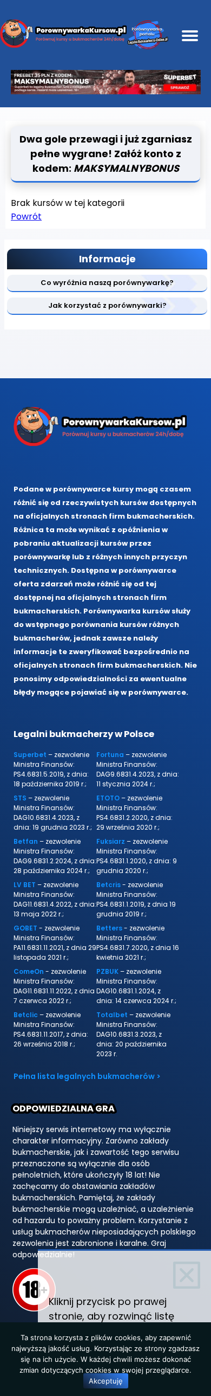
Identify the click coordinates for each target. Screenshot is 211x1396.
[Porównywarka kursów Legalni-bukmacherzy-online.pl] (63, 35)
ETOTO (108, 798)
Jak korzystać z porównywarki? (107, 305)
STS (20, 798)
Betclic (26, 1014)
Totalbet (112, 1014)
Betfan (26, 841)
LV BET (25, 884)
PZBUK (107, 971)
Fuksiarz (110, 841)
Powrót (26, 216)
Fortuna (110, 754)
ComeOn (29, 971)
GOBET (25, 928)
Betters (109, 928)
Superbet (30, 754)
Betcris (108, 884)
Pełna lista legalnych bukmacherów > (87, 1076)
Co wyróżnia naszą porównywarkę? (107, 282)
